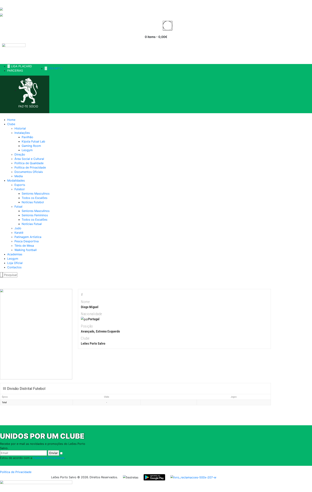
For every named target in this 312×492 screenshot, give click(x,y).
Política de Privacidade (48, 458)
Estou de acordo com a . (32, 458)
